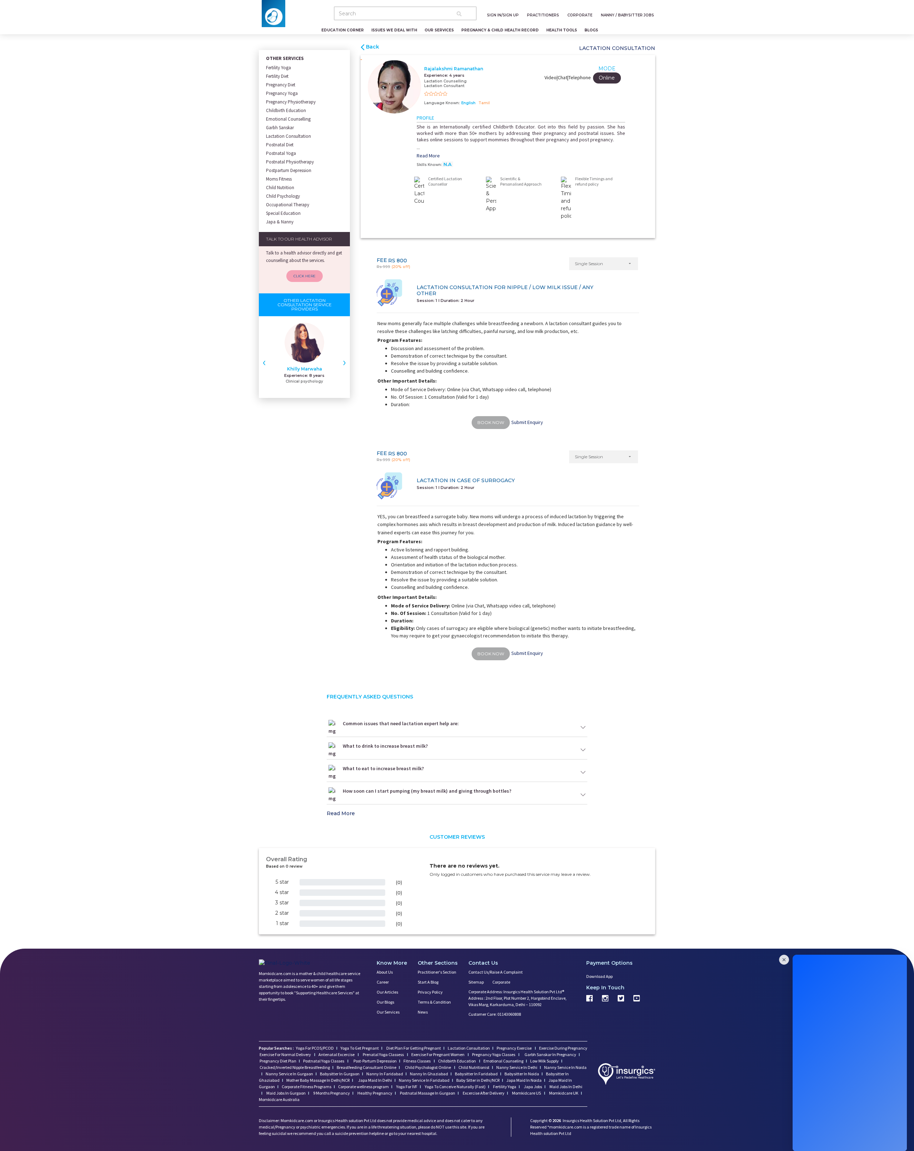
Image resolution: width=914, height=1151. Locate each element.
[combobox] (423, 592)
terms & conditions (476, 605)
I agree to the (459, 605)
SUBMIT (457, 631)
